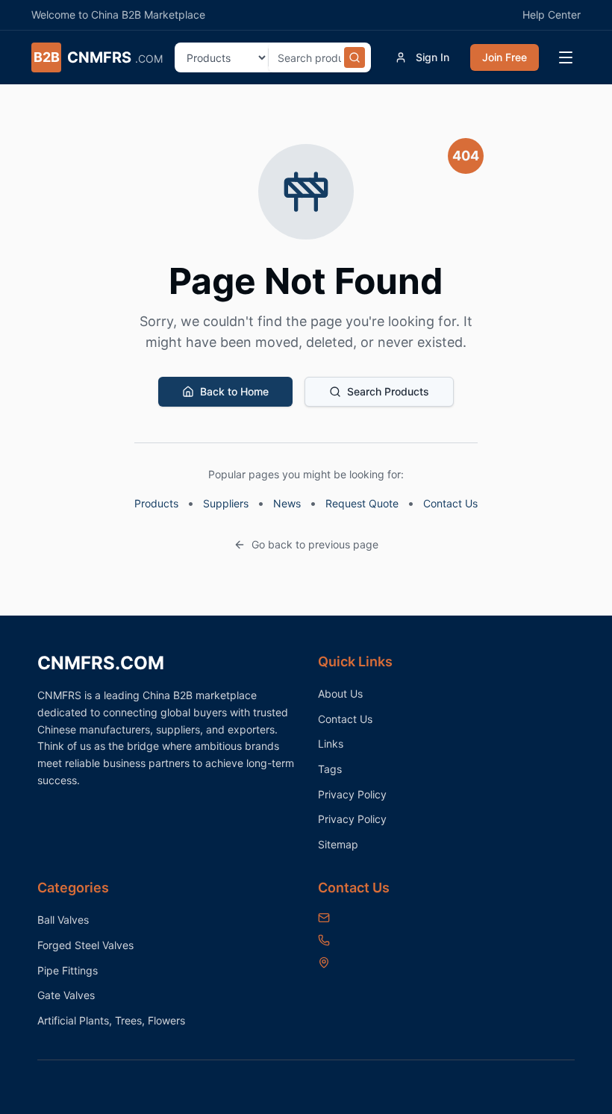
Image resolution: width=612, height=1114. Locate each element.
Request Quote (362, 503)
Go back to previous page (315, 544)
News (287, 503)
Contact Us (450, 503)
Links (330, 743)
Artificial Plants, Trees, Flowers (111, 1020)
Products (156, 503)
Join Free (504, 57)
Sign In (432, 57)
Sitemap (338, 844)
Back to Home (234, 391)
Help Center (551, 14)
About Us (340, 693)
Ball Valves (63, 919)
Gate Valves (66, 995)
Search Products (388, 391)
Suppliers (226, 503)
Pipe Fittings (67, 970)
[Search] (354, 57)
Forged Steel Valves (85, 945)
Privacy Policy (352, 794)
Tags (330, 769)
